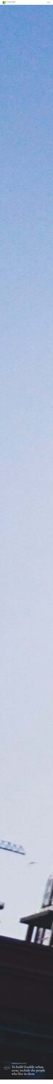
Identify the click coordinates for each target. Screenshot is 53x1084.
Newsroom (15, 1063)
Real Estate (22, 1063)
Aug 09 (7, 1067)
